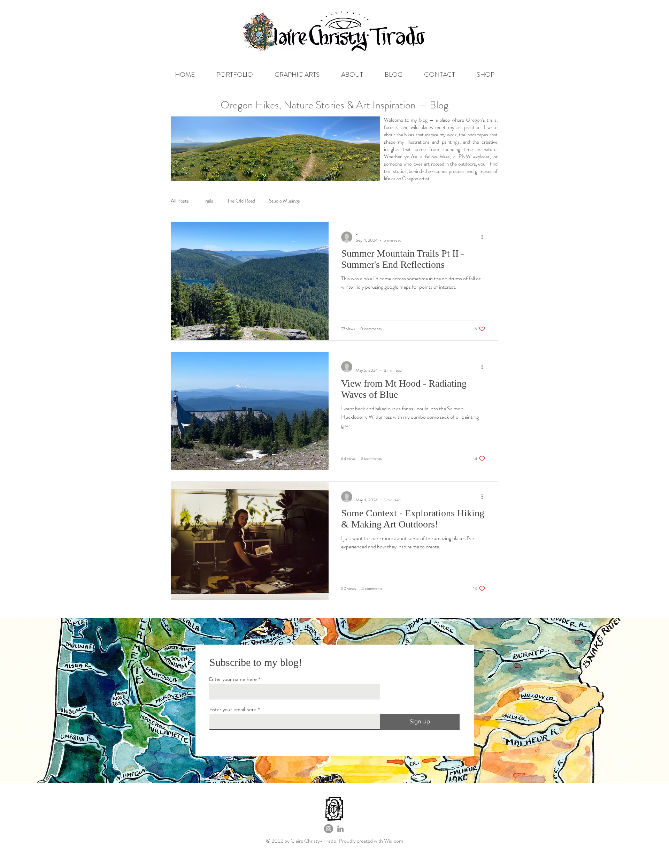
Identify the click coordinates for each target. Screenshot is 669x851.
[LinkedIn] (340, 828)
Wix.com (393, 841)
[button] (235, 75)
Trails (208, 201)
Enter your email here (232, 709)
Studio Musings (284, 201)
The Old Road (241, 201)
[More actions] (484, 237)
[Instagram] (328, 828)
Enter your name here (233, 679)
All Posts (180, 201)
